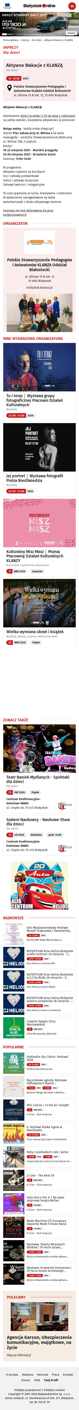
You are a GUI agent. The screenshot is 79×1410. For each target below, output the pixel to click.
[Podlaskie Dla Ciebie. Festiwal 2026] (13, 1063)
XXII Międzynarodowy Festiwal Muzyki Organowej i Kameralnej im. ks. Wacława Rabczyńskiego (48, 929)
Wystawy (11, 409)
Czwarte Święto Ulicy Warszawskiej (41, 1023)
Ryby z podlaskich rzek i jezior (47, 1152)
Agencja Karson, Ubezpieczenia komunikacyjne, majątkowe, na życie (39, 1342)
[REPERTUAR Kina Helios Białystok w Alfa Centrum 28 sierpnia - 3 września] (13, 957)
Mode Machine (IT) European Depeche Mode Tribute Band (46, 1222)
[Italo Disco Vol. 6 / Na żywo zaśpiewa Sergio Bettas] (13, 1203)
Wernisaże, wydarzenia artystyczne (27, 565)
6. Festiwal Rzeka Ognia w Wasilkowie (44, 1129)
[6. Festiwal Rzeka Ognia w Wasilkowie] (13, 1133)
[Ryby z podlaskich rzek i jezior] (13, 1157)
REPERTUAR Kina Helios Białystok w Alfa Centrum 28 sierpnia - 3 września (50, 953)
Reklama (27, 1374)
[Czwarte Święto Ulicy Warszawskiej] (13, 1027)
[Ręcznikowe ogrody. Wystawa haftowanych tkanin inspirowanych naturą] (13, 1086)
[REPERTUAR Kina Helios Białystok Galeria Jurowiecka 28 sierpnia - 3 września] (13, 1004)
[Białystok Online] (39, 6)
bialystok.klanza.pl (39, 287)
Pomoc (25, 1380)
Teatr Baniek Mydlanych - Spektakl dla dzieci (37, 779)
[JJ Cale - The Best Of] (13, 1180)
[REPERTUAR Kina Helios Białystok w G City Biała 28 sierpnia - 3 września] (13, 980)
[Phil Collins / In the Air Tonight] (13, 1110)
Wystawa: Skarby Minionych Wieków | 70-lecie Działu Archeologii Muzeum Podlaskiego (49, 1246)
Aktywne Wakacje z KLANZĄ (58, 40)
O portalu (12, 1374)
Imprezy (25, 40)
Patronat (42, 1374)
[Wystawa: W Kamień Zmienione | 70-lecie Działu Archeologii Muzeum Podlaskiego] (13, 1274)
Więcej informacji (19, 1355)
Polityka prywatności (27, 1390)
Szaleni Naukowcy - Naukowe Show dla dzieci (38, 822)
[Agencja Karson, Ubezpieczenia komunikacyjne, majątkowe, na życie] (39, 1316)
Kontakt (68, 1374)
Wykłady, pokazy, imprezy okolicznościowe (32, 636)
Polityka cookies (54, 1390)
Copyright (14, 1394)
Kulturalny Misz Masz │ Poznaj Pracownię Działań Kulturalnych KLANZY (34, 556)
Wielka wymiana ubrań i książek (35, 632)
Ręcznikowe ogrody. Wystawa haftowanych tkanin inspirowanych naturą (47, 1082)
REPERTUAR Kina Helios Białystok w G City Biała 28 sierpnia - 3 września (50, 976)
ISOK (37, 1380)
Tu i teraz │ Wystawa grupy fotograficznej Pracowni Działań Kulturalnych (34, 400)
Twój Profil (51, 1380)
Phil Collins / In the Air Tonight (48, 1105)
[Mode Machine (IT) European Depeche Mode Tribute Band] (13, 1227)
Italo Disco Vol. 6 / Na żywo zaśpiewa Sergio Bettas (45, 1199)
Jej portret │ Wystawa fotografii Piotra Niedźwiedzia (34, 478)
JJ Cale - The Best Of (40, 1175)
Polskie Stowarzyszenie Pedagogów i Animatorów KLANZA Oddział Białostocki (39, 265)
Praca (55, 1374)
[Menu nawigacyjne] (72, 6)
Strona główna (10, 40)
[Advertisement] (39, 683)
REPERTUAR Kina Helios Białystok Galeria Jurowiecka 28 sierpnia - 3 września (50, 999)
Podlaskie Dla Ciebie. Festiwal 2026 (47, 1058)
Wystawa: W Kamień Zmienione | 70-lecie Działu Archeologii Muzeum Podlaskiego (49, 1269)
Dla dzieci (37, 40)
